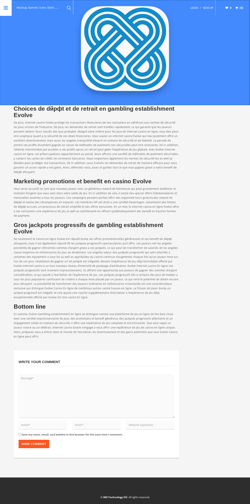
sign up (208, 7)
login (194, 7)
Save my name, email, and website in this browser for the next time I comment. (72, 434)
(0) (241, 8)
